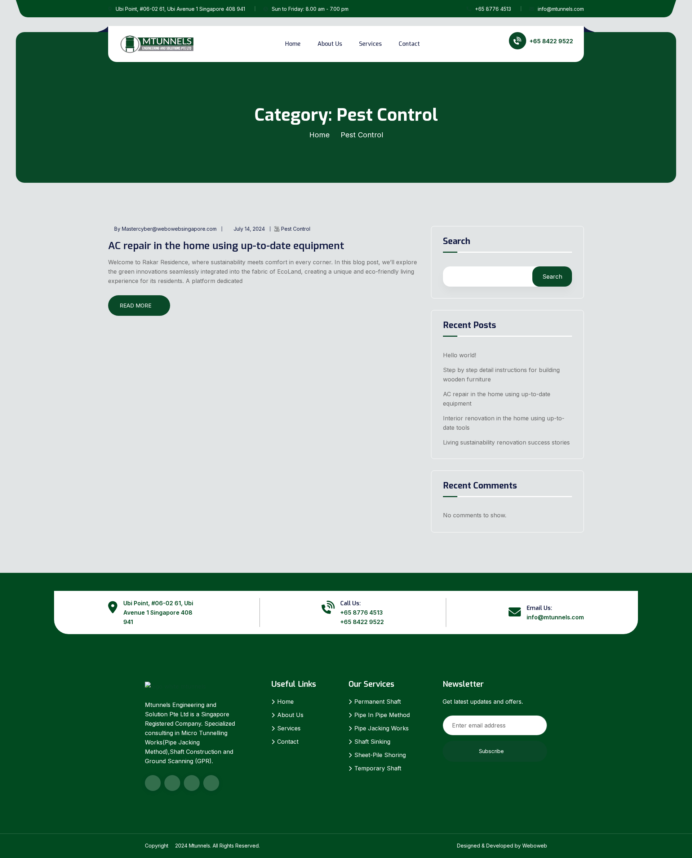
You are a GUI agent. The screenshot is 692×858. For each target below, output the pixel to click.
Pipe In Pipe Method (382, 714)
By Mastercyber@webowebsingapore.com (165, 229)
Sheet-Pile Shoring (380, 755)
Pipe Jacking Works (381, 728)
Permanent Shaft (377, 701)
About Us (330, 44)
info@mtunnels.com (561, 9)
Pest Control (295, 229)
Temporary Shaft (377, 768)
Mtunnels (199, 845)
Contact (409, 44)
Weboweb (534, 845)
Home (293, 44)
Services (370, 44)
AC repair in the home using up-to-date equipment (226, 245)
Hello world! (459, 355)
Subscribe (491, 751)
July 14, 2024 (249, 229)
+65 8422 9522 (362, 621)
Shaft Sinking (372, 741)
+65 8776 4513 (493, 9)
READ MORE (135, 305)
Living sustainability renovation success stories (506, 442)
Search (456, 242)
